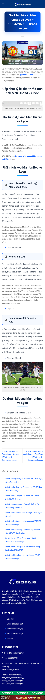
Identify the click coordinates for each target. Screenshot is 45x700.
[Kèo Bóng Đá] (22, 4)
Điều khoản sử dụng (15, 629)
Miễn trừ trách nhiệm (15, 633)
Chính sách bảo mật (15, 624)
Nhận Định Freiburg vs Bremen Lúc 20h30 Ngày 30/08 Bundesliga (24, 489)
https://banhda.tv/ (16, 653)
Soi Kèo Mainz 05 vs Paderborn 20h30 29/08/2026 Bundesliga (20, 540)
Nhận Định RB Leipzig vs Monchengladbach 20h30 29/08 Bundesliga (22, 531)
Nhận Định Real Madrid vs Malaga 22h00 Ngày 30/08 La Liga (23, 514)
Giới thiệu (10, 619)
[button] (3, 4)
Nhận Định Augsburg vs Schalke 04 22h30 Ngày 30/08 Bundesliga (24, 480)
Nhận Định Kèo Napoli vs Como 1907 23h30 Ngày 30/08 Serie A (22, 497)
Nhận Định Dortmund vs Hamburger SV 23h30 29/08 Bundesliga (23, 523)
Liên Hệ (10, 638)
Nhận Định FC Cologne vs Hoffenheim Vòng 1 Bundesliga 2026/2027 (23, 548)
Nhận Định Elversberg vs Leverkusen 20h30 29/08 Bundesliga (22, 557)
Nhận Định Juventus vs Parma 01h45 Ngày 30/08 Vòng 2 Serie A (22, 506)
